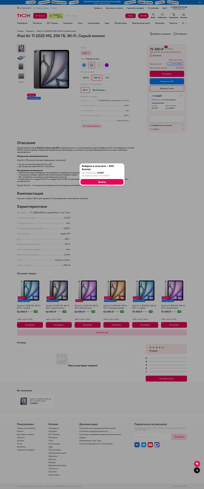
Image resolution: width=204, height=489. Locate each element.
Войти (102, 181)
